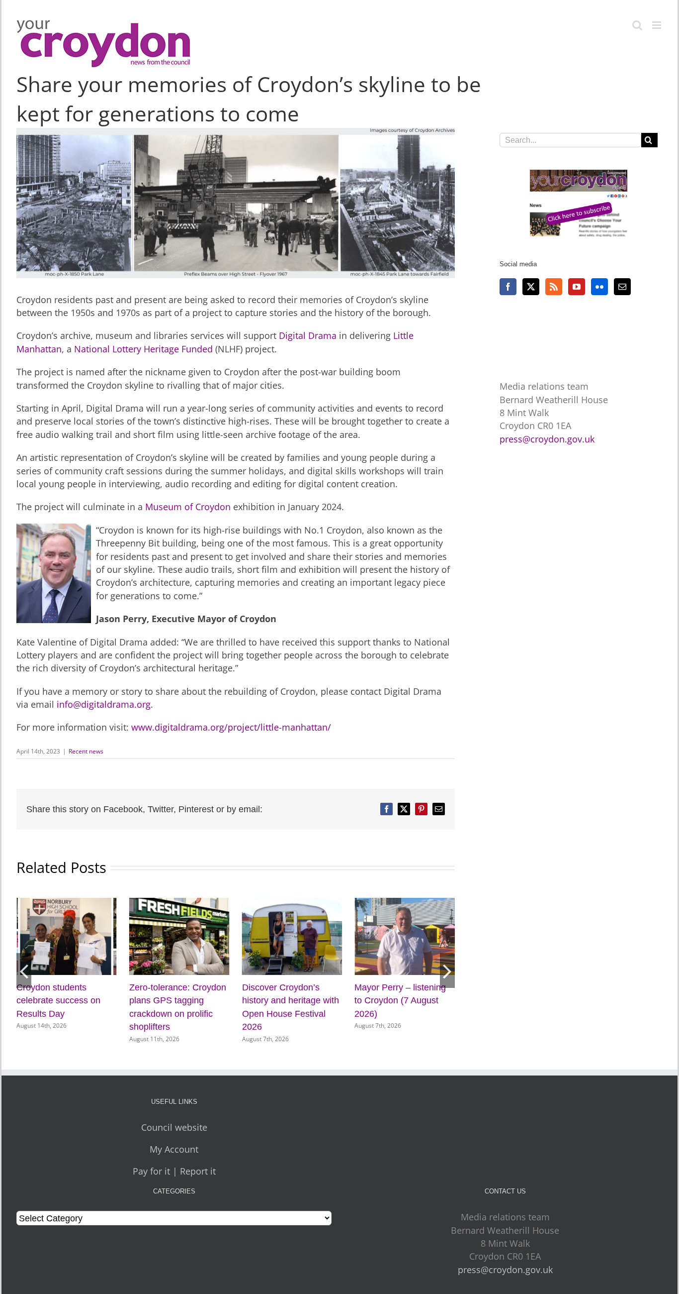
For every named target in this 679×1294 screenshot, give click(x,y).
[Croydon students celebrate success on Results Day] (66, 904)
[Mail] (622, 286)
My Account (174, 1149)
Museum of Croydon (188, 507)
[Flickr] (599, 286)
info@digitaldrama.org (104, 704)
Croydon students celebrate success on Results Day (58, 1000)
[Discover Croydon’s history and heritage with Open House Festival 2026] (292, 904)
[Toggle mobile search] (637, 25)
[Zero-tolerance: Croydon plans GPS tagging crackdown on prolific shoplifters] (179, 904)
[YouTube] (576, 286)
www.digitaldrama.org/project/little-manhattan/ (231, 727)
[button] (23, 970)
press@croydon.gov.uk (547, 439)
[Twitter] (530, 286)
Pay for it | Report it (174, 1171)
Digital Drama (308, 335)
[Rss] (553, 286)
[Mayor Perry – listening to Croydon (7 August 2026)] (404, 904)
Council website (174, 1127)
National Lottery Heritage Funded (144, 349)
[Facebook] (508, 286)
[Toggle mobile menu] (657, 25)
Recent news (86, 751)
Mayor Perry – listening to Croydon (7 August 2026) (400, 1000)
